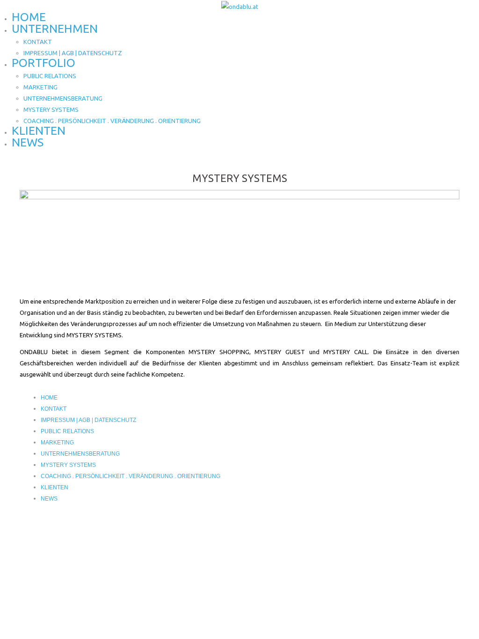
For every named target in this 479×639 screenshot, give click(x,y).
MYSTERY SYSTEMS (51, 109)
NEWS (28, 142)
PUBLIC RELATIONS (49, 76)
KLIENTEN (38, 130)
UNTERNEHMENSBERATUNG (62, 98)
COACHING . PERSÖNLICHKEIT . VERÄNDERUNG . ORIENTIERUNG (112, 120)
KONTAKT (37, 41)
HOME (29, 16)
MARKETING (40, 87)
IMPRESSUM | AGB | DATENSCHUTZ (72, 53)
